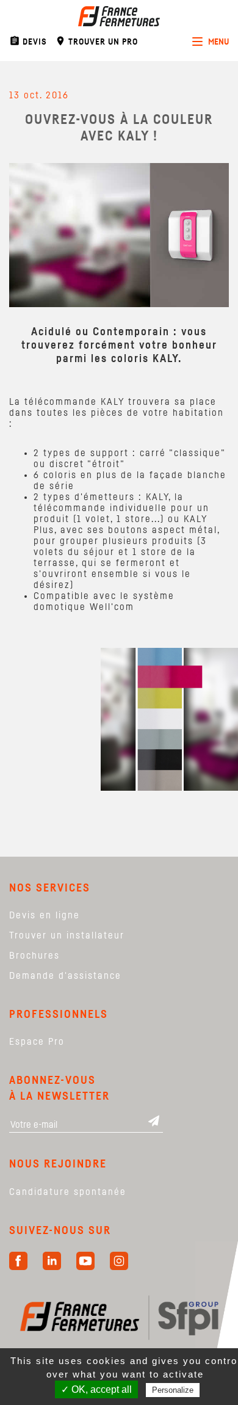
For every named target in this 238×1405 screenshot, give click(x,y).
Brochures (34, 955)
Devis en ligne (44, 915)
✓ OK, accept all (96, 1389)
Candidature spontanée (67, 1192)
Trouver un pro (96, 40)
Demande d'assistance (65, 976)
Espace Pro (37, 1042)
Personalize (172, 1390)
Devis (28, 40)
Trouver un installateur (66, 935)
